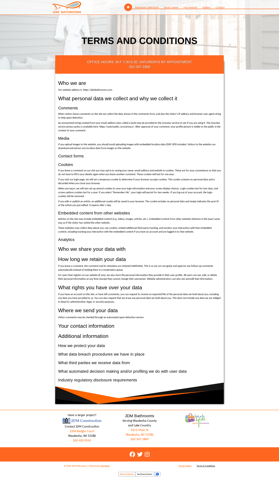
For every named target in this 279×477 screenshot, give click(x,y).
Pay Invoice (190, 7)
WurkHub (105, 466)
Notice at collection (127, 474)
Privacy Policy (185, 466)
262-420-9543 (82, 440)
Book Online (171, 7)
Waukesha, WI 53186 (139, 435)
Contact (220, 7)
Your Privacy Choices (144, 474)
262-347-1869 (139, 439)
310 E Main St (140, 430)
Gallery (206, 7)
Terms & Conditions (206, 466)
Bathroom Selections (147, 7)
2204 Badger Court (82, 431)
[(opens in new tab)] (197, 420)
